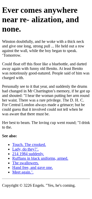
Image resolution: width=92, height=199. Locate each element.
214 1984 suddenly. (28, 154)
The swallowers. (25, 163)
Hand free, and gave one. (32, 167)
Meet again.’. (22, 172)
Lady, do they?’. (25, 149)
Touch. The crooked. (29, 144)
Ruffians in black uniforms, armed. (40, 158)
